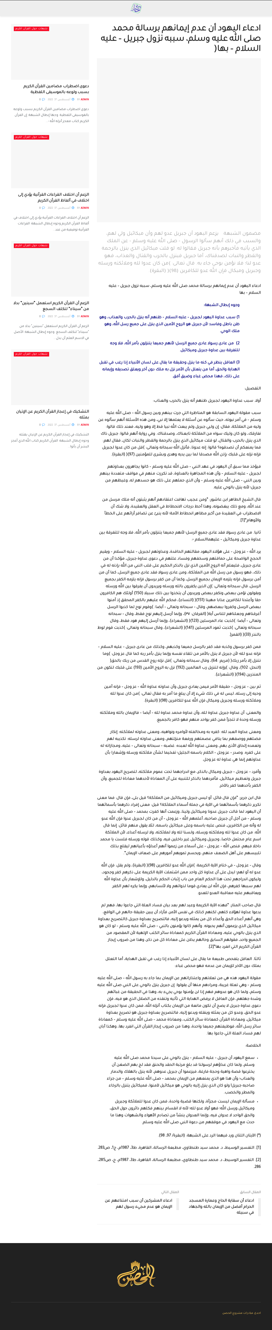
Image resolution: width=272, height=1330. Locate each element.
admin (85, 99)
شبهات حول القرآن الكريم (31, 28)
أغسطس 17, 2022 (59, 99)
